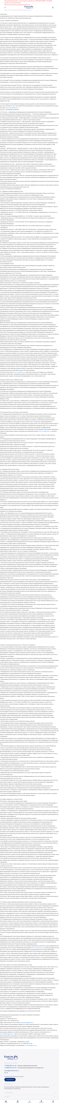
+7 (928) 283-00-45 (10, 1065)
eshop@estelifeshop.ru (11, 1070)
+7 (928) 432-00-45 (10, 1067)
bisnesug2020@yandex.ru (26, 1022)
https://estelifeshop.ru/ (12, 107)
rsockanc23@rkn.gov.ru (31, 1045)
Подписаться (10, 1079)
